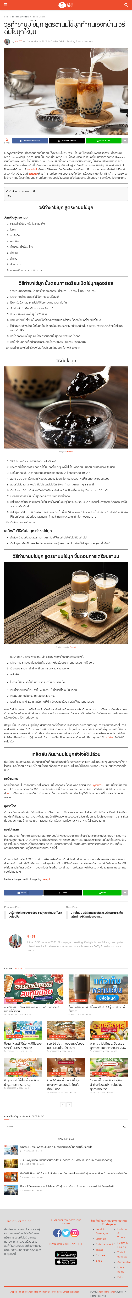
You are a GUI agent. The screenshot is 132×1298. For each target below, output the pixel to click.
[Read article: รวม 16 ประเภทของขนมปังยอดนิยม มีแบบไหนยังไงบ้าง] (66, 1030)
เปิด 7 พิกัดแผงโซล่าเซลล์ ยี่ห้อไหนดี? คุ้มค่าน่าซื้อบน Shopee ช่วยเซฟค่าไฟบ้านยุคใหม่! (67, 1187)
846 (41, 1177)
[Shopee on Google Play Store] (66, 1253)
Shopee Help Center (37, 1292)
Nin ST (18, 41)
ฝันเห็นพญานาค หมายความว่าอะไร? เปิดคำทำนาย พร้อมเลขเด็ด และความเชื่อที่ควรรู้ (66, 1160)
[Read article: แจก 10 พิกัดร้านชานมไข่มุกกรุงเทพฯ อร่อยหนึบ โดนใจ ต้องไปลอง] (66, 1067)
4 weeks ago (28, 1151)
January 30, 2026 (14, 1014)
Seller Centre (54, 1292)
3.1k (72, 1051)
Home (6, 16)
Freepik (70, 451)
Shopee (100, 1255)
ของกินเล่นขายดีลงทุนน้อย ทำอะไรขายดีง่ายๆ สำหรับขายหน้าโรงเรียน (32, 1009)
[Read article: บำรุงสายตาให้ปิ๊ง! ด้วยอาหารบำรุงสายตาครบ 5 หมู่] (23, 1067)
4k (89, 1014)
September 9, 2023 (37, 41)
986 (41, 1190)
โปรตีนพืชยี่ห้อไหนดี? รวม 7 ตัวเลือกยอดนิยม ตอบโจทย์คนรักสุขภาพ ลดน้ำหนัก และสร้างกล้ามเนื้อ (73, 1173)
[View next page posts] (69, 1104)
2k (28, 1088)
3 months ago (28, 1190)
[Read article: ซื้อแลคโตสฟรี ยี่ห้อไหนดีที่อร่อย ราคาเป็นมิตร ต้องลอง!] (23, 1030)
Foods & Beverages (20, 16)
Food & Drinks (38, 16)
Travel (99, 1250)
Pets (120, 1277)
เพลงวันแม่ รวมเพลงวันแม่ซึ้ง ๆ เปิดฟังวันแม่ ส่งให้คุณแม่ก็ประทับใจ (56, 1147)
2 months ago (28, 1164)
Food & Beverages (102, 1231)
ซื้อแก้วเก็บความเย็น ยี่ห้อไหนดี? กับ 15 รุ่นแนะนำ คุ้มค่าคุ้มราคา (97, 1009)
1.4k (41, 1164)
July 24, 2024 (98, 1092)
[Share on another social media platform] (125, 140)
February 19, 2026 (15, 1051)
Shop (99, 1261)
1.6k (74, 1092)
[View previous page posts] (62, 1104)
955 (115, 1051)
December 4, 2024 (57, 1051)
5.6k (29, 1014)
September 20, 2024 (58, 1092)
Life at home (121, 1270)
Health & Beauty (122, 1245)
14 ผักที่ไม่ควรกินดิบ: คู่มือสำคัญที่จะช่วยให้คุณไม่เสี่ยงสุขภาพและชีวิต (106, 1084)
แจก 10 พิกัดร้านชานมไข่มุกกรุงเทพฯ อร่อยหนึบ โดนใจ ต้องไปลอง (63, 1084)
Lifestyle (101, 1239)
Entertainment (104, 1244)
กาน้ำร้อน (109, 738)
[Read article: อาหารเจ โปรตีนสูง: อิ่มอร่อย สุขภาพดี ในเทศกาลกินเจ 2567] (109, 1030)
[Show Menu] (5, 5)
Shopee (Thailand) (106, 1292)
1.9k (30, 1051)
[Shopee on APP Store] (66, 1261)
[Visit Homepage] (66, 5)
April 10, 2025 (77, 1014)
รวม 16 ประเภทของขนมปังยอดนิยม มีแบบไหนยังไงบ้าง (65, 1045)
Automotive (124, 1262)
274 (40, 1151)
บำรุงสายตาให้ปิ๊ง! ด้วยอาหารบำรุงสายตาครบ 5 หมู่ (21, 1082)
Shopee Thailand (18, 1292)
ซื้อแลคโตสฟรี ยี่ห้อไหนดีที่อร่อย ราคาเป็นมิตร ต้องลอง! (23, 1045)
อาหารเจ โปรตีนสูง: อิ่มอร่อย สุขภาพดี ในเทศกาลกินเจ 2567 (108, 1045)
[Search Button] (126, 5)
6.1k (111, 1092)
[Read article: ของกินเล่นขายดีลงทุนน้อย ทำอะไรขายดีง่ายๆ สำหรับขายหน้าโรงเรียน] (33, 989)
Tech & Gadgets (122, 1255)
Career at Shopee (71, 1292)
